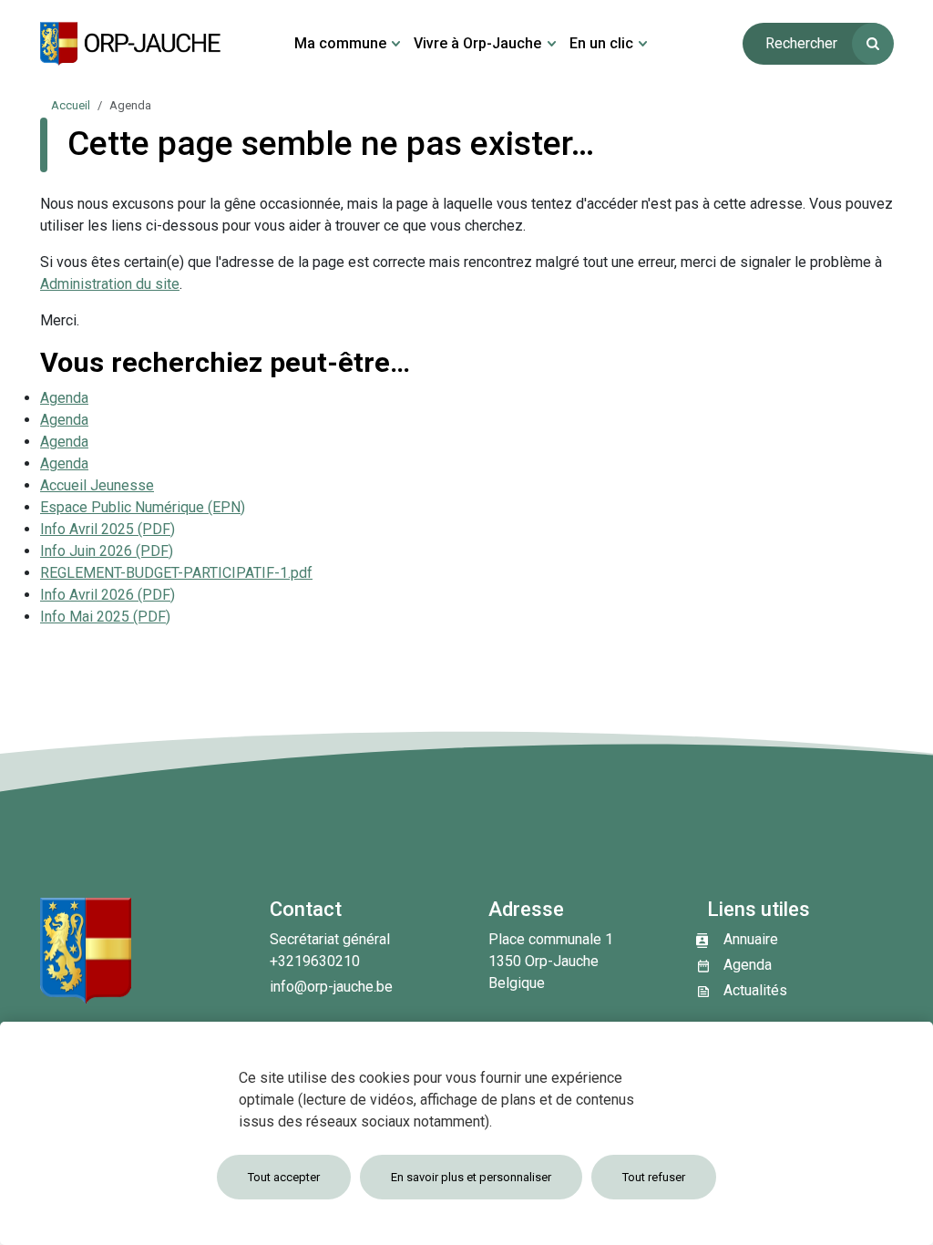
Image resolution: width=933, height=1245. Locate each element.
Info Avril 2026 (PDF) (107, 594)
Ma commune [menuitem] (340, 43)
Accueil (70, 105)
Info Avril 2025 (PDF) (107, 529)
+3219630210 (315, 961)
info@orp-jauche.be (331, 986)
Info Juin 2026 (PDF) (106, 551)
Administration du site (109, 284)
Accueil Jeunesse (97, 485)
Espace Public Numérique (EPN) (142, 507)
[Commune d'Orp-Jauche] (131, 44)
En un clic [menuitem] (601, 43)
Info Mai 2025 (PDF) (105, 616)
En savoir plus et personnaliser (471, 1177)
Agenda (64, 397)
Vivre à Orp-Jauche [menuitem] (477, 43)
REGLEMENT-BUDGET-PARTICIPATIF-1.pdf (176, 572)
